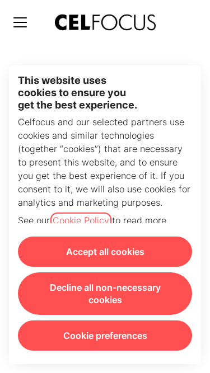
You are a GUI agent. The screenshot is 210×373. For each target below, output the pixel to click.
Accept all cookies (105, 251)
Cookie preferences (105, 335)
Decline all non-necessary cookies (105, 293)
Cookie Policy (81, 220)
